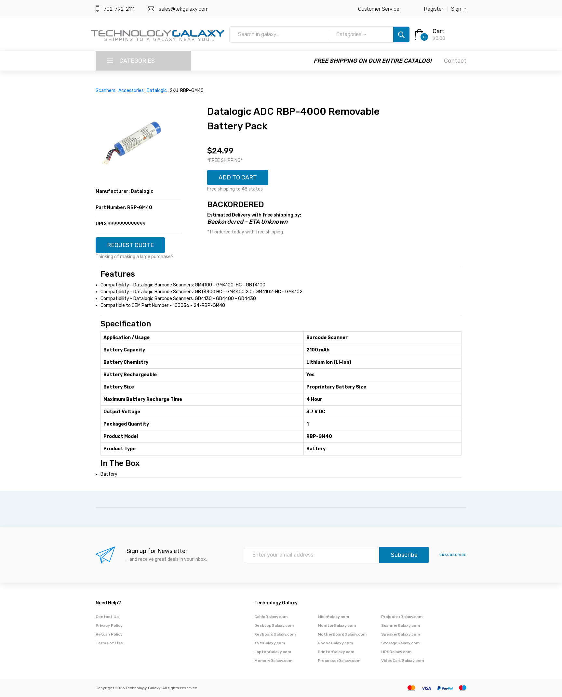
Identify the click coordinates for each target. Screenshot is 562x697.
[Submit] (401, 34)
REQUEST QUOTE (130, 245)
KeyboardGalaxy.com (275, 634)
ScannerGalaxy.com (400, 625)
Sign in (458, 9)
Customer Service (378, 9)
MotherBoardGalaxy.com (342, 634)
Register (433, 9)
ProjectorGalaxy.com (401, 616)
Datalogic (157, 90)
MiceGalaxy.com (333, 616)
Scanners (105, 90)
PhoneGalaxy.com (335, 643)
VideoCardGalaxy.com (402, 660)
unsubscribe (452, 555)
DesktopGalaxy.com (274, 625)
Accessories (131, 90)
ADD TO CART (238, 177)
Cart (438, 31)
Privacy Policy (109, 625)
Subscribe (404, 555)
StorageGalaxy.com (400, 643)
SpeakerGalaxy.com (400, 634)
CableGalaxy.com (271, 616)
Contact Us (107, 616)
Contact (455, 60)
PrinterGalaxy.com (336, 652)
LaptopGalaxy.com (272, 652)
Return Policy (109, 634)
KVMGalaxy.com (269, 643)
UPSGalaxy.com (396, 652)
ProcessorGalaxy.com (339, 660)
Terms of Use (109, 643)
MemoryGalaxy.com (273, 660)
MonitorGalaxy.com (337, 625)
